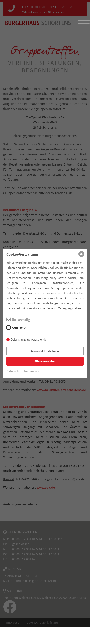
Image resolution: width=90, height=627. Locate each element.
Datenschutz (14, 371)
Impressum (31, 371)
